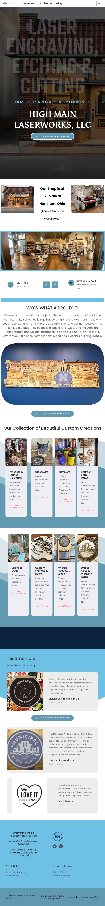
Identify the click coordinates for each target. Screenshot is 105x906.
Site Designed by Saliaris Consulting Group (52, 897)
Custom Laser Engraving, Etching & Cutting (35, 3)
